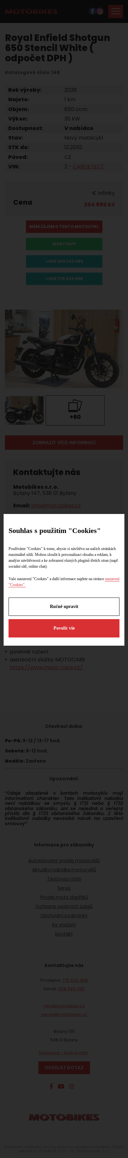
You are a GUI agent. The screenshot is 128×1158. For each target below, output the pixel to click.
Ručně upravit (64, 606)
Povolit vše (64, 628)
